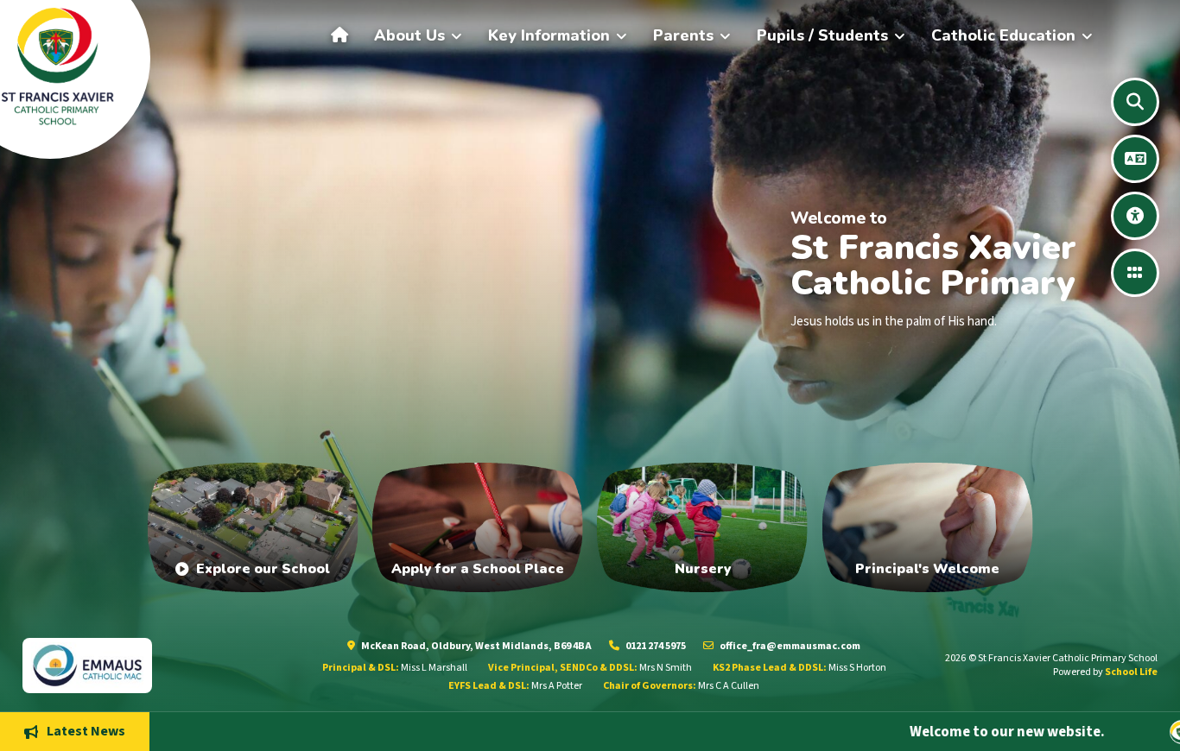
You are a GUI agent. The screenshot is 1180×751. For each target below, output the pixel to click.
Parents (683, 35)
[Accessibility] (1135, 216)
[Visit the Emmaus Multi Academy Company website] (148, 665)
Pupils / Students (822, 35)
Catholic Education (1003, 35)
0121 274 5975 (655, 646)
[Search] (1135, 102)
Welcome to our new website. (917, 731)
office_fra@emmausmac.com (789, 646)
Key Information (549, 35)
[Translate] (1135, 159)
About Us (409, 35)
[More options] (1135, 273)
